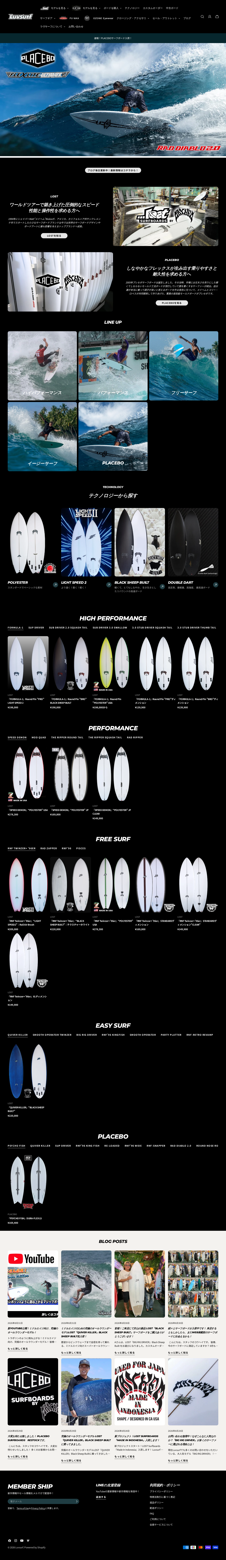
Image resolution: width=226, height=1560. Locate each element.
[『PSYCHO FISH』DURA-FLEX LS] (28, 1182)
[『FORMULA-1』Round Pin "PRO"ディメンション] (155, 663)
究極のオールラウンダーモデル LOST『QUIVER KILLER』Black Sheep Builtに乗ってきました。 (86, 1440)
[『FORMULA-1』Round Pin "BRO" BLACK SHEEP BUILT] (70, 663)
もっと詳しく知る (18, 1348)
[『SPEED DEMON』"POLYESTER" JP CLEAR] (113, 774)
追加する (101, 1496)
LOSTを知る (54, 235)
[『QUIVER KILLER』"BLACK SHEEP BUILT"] (28, 1071)
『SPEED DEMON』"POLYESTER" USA (28, 810)
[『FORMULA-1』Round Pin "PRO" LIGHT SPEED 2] (28, 663)
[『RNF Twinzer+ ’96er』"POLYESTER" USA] (113, 885)
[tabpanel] (113, 672)
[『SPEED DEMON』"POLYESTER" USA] (28, 774)
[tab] (16, 628)
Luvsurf (19, 1547)
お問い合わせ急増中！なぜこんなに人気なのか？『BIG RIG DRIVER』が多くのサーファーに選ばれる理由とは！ (192, 1440)
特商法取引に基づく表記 (162, 1496)
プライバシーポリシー (161, 1491)
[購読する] (77, 1501)
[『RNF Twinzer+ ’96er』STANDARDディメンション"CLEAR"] (197, 885)
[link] (113, 99)
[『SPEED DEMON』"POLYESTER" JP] (70, 774)
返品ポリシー (157, 1502)
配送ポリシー (157, 1508)
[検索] (202, 17)
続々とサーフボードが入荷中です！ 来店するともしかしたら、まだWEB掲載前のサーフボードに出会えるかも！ (192, 1332)
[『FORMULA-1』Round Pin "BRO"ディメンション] (197, 663)
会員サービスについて (161, 1524)
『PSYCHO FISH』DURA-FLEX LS (25, 1218)
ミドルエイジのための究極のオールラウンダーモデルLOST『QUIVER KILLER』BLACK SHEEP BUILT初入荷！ (86, 1332)
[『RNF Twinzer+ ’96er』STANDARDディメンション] (155, 885)
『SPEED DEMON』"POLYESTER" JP (69, 810)
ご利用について (158, 1519)
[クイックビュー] (45, 641)
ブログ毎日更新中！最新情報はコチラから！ (113, 170)
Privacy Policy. (38, 1508)
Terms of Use (23, 1508)
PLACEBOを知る (172, 302)
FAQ (152, 1513)
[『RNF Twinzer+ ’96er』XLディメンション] (28, 960)
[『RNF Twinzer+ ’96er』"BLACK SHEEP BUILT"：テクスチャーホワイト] (70, 885)
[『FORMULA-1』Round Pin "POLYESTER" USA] (113, 663)
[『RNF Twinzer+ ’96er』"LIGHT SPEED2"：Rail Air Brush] (28, 885)
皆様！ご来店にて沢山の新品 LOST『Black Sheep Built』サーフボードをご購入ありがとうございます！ (139, 1332)
